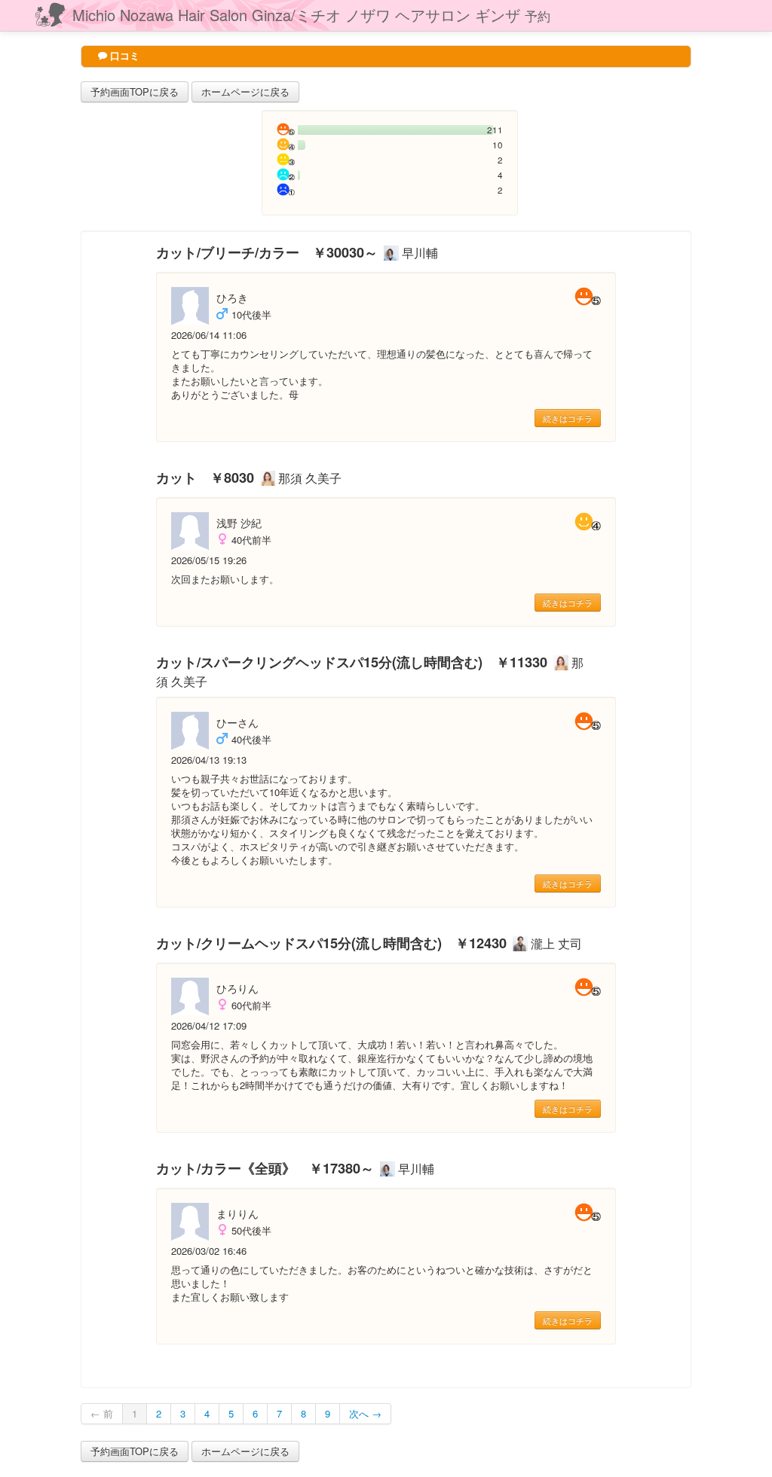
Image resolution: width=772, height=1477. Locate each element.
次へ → (365, 1413)
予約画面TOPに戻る (134, 91)
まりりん (237, 1213)
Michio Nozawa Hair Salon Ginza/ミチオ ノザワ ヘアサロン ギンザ (311, 15)
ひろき (232, 297)
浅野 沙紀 (239, 522)
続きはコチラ (568, 418)
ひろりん (237, 988)
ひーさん (237, 722)
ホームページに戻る (245, 91)
